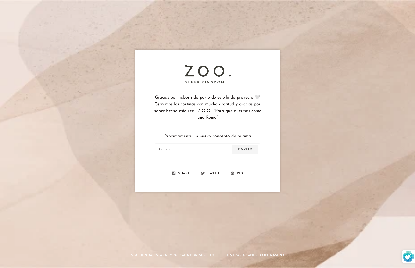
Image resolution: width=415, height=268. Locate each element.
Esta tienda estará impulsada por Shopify (172, 255)
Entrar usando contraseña (256, 255)
